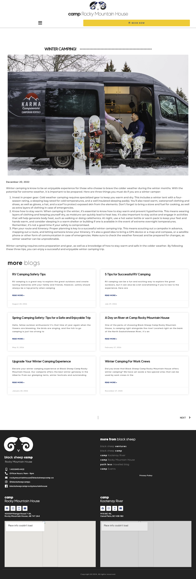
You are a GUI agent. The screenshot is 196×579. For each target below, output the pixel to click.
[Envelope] (25, 508)
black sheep (113, 446)
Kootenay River (112, 455)
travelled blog (114, 464)
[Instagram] (13, 508)
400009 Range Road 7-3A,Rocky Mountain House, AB (22, 514)
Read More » (18, 295)
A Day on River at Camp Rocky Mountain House (137, 318)
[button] (40, 23)
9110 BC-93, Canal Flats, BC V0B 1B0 (111, 514)
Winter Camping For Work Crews (127, 361)
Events (108, 468)
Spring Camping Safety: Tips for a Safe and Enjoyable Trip (51, 318)
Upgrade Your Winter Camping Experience (41, 361)
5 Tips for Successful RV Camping (127, 274)
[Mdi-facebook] (7, 508)
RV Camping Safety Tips (28, 274)
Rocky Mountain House (117, 459)
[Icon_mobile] (19, 508)
